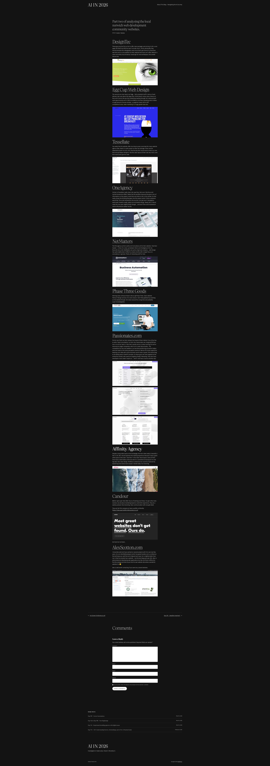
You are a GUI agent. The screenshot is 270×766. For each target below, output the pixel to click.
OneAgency (122, 187)
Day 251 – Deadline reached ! (172, 615)
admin (118, 33)
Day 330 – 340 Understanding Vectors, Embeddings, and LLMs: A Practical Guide (110, 730)
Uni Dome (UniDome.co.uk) (97, 615)
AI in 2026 (98, 4)
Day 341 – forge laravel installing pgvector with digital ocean (104, 725)
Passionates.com (127, 335)
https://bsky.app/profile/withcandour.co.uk (125, 510)
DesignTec (121, 41)
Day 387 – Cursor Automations (96, 716)
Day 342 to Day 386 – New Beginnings (98, 720)
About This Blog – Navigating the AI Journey (169, 4)
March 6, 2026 (179, 716)
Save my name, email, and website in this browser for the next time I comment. (131, 684)
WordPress (180, 761)
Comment (114, 645)
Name (114, 664)
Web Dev (123, 33)
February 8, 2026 (178, 729)
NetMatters (122, 241)
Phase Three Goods (129, 290)
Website (114, 677)
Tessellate (120, 141)
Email (113, 670)
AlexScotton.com (127, 547)
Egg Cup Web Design (130, 89)
